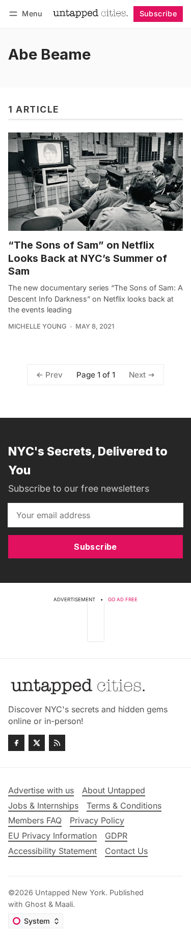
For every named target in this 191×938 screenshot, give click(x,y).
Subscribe (158, 13)
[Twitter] (37, 743)
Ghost (35, 904)
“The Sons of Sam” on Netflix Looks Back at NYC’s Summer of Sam (87, 258)
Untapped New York (70, 892)
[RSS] (57, 743)
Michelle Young (37, 326)
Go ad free (123, 599)
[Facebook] (16, 743)
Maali (64, 904)
